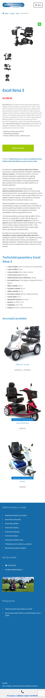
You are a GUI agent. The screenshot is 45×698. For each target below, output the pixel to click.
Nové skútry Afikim (12, 523)
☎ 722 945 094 (10, 565)
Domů (6, 13)
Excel (17, 13)
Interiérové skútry (11, 536)
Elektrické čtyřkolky (12, 532)
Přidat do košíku (18, 148)
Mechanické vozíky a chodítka (15, 548)
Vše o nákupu (7, 686)
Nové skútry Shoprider (13, 519)
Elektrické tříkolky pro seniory (18, 161)
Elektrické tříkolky (11, 528)
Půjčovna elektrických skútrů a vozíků (18, 609)
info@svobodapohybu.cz (14, 569)
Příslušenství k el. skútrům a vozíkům (18, 544)
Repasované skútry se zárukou (16, 515)
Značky (12, 13)
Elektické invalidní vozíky (14, 540)
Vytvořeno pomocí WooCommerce (25, 686)
